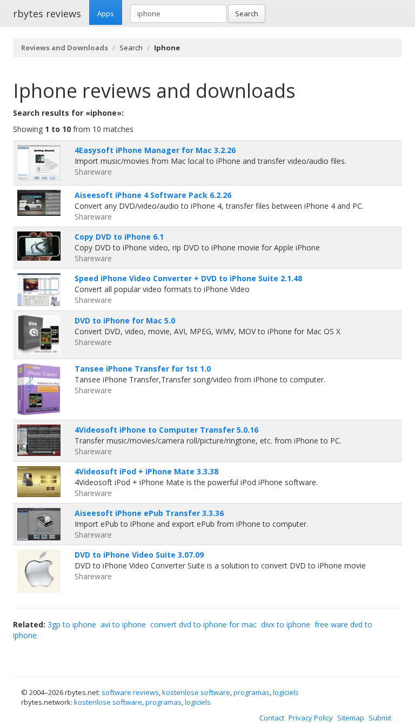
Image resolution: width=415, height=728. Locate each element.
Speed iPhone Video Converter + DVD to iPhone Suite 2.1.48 (188, 278)
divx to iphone (285, 624)
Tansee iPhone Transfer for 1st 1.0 (143, 368)
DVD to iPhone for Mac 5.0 (125, 320)
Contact (271, 718)
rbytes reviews (47, 13)
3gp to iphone (72, 624)
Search (246, 13)
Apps (105, 13)
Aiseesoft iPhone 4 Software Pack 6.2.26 (153, 195)
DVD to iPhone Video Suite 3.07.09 (139, 555)
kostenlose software (196, 692)
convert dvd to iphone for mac (203, 624)
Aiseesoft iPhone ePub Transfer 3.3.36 (149, 513)
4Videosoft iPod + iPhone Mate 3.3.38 (146, 471)
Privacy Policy (311, 718)
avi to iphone (123, 624)
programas (251, 692)
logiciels (286, 692)
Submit (380, 718)
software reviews (130, 692)
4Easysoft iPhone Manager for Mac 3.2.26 (155, 150)
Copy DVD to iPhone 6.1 (119, 236)
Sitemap (350, 718)
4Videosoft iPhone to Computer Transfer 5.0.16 (166, 430)
